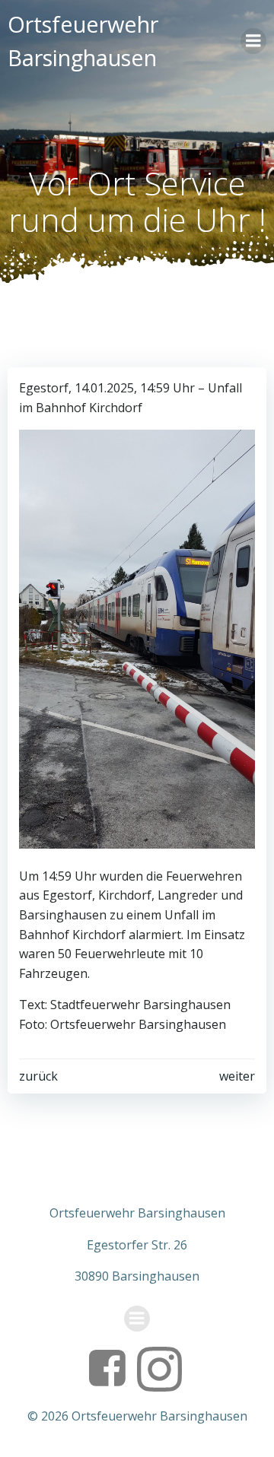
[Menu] (253, 41)
